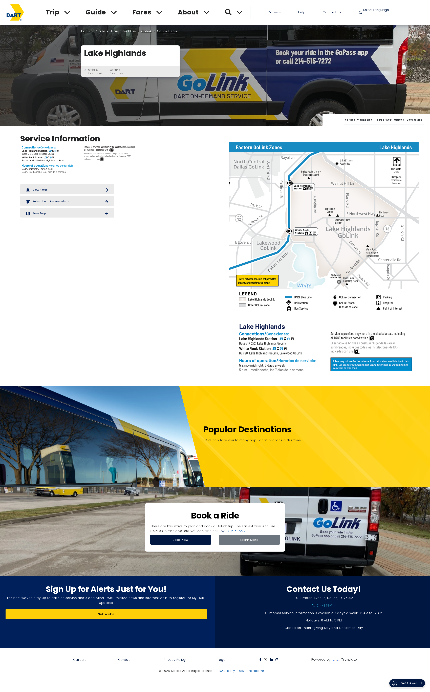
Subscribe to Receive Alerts (67, 201)
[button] (386, 12)
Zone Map (67, 213)
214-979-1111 (324, 605)
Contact (125, 660)
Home (86, 31)
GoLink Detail (167, 31)
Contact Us (332, 12)
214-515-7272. (235, 531)
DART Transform (251, 671)
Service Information (358, 119)
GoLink (146, 31)
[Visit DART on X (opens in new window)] (266, 660)
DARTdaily (227, 671)
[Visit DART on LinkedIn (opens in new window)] (271, 660)
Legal (222, 660)
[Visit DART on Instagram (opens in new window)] (277, 660)
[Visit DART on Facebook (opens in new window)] (260, 660)
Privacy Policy (175, 660)
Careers (274, 12)
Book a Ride (414, 119)
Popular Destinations (389, 119)
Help (301, 12)
